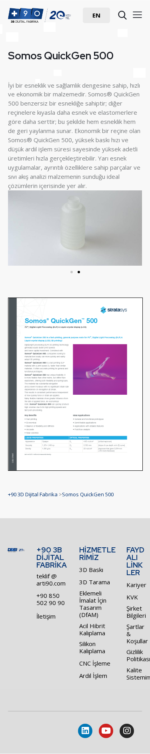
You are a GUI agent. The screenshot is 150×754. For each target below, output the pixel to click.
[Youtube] (106, 731)
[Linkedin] (85, 731)
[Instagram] (127, 731)
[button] (96, 15)
